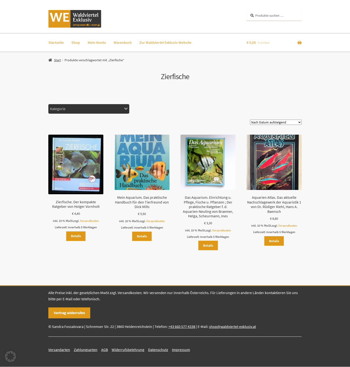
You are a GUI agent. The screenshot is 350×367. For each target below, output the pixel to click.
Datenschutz (158, 349)
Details (76, 236)
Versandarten (59, 349)
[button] (10, 356)
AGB (104, 349)
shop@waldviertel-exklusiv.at (232, 326)
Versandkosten (89, 221)
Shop (75, 42)
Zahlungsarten (85, 349)
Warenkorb (123, 42)
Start (57, 60)
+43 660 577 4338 (181, 326)
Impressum (181, 349)
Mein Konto (97, 42)
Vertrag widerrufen (69, 312)
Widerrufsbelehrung (128, 349)
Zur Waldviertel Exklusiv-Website (165, 42)
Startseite (56, 42)
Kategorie (57, 108)
